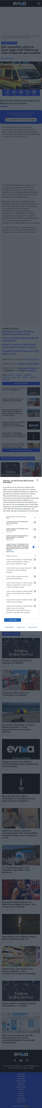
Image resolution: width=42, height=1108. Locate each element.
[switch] (34, 522)
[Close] (38, 481)
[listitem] (21, 517)
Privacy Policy (32, 627)
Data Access (21, 627)
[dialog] (21, 554)
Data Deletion (9, 627)
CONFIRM (12, 620)
